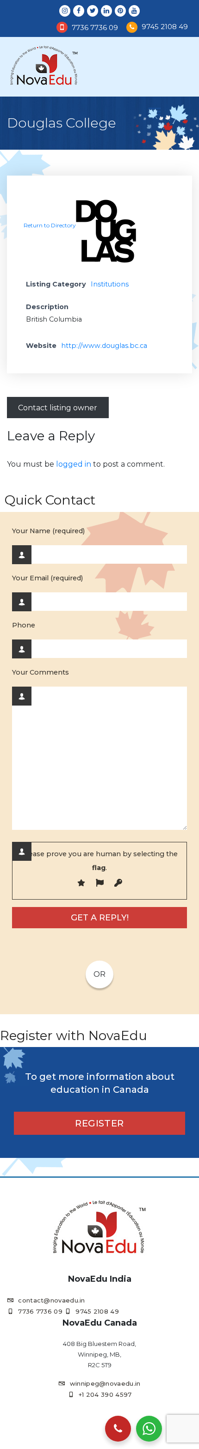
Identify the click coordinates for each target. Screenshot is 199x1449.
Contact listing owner (57, 407)
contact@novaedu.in (51, 1300)
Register (99, 1123)
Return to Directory (50, 225)
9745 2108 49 (165, 26)
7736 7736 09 (95, 27)
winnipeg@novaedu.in (105, 1383)
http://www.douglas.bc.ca (104, 345)
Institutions (110, 284)
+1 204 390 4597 (105, 1394)
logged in (73, 464)
